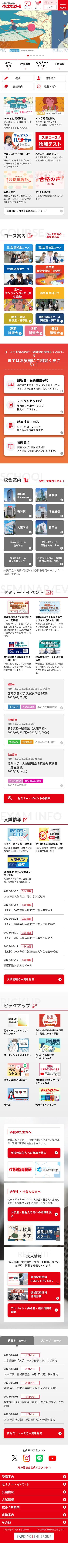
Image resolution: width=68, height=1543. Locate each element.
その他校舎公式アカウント (33, 1467)
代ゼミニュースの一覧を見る (24, 1433)
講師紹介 (50, 78)
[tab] (25, 56)
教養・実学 (50, 86)
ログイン (50, 7)
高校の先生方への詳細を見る (28, 1152)
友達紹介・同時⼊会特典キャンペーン (27, 211)
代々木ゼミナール (18, 544)
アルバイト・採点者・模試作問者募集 (31, 1310)
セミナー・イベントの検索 (34, 798)
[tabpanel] (34, 31)
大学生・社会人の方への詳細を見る (31, 1214)
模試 (17, 78)
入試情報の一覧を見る (20, 979)
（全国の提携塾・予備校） (49, 559)
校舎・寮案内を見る (50, 481)
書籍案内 (18, 86)
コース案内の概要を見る (54, 235)
